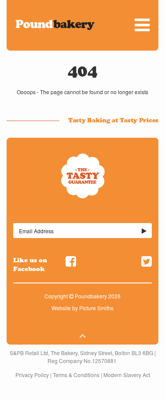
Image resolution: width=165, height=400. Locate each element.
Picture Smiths (96, 308)
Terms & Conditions (76, 374)
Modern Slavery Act (126, 374)
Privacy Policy (32, 374)
